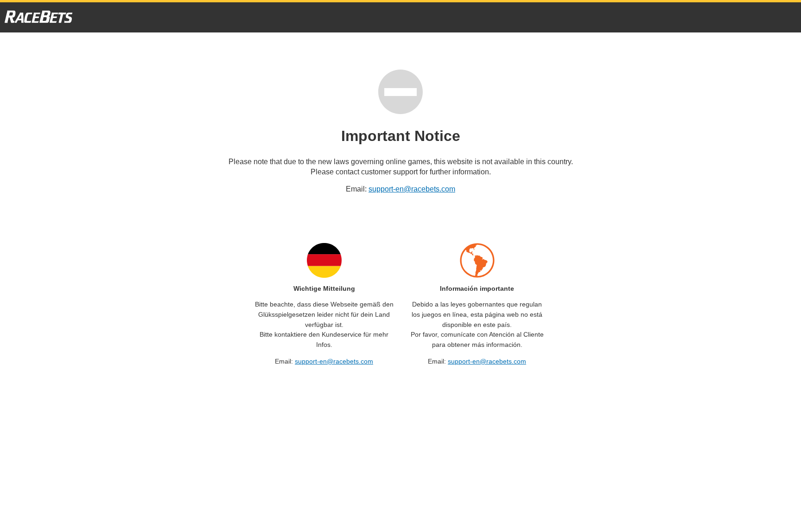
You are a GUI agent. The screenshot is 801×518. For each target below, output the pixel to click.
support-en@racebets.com (412, 189)
